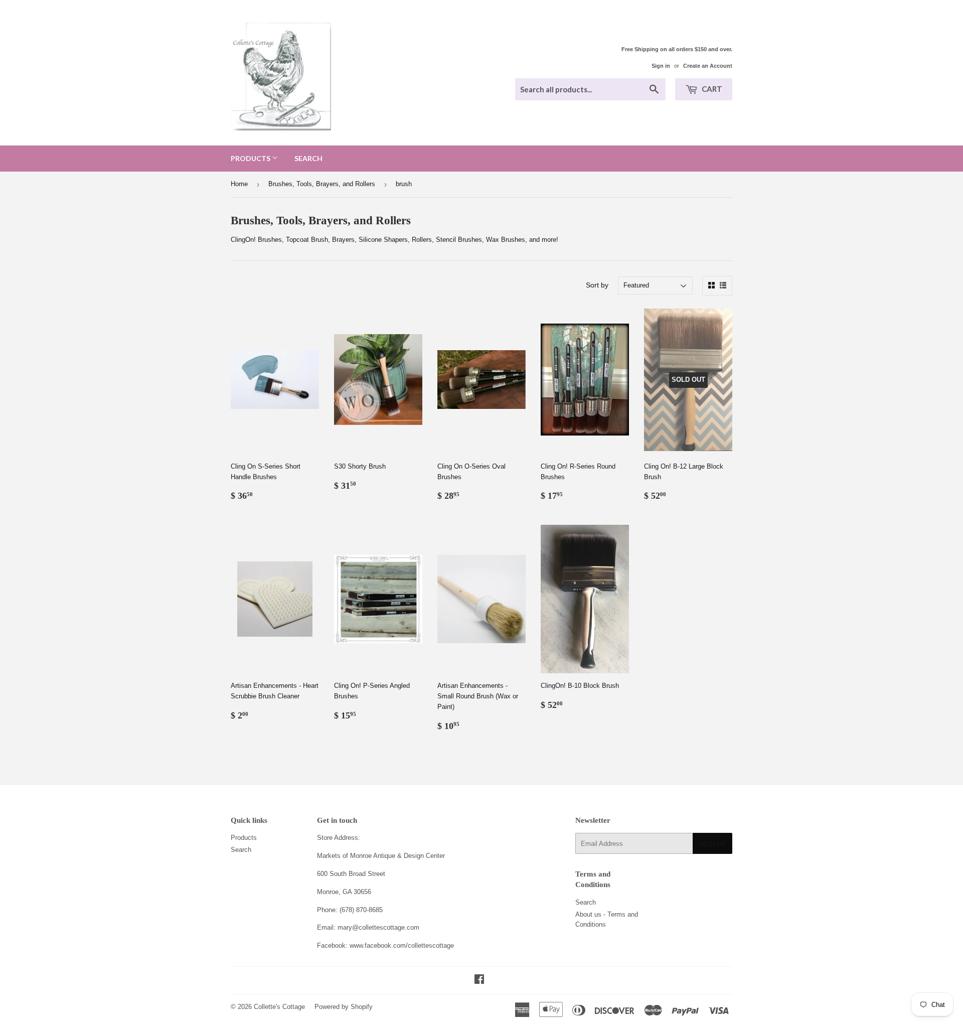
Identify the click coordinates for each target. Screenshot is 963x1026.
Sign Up (712, 844)
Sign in (661, 66)
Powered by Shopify (343, 1006)
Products (251, 158)
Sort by (597, 285)
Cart (711, 88)
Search (308, 158)
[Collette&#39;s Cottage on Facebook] (479, 980)
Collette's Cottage (279, 1006)
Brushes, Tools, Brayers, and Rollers (321, 184)
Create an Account (707, 66)
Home (239, 184)
